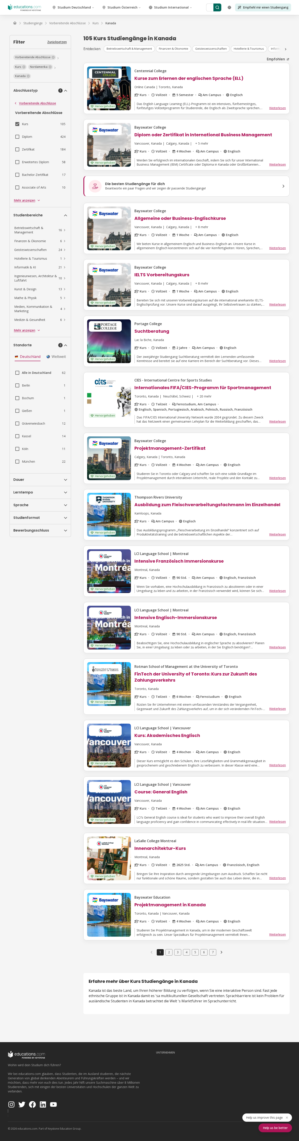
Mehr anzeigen (24, 200)
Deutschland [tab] (30, 356)
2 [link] (169, 952)
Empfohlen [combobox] (276, 59)
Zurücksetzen (57, 42)
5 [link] (195, 952)
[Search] (217, 7)
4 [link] (186, 952)
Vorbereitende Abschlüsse (37, 103)
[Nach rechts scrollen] (286, 49)
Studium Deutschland (74, 7)
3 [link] (178, 952)
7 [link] (213, 952)
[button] (34, 57)
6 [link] (204, 952)
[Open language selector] (229, 7)
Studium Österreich (122, 7)
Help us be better (275, 1128)
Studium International (171, 7)
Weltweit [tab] (59, 356)
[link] (110, 23)
